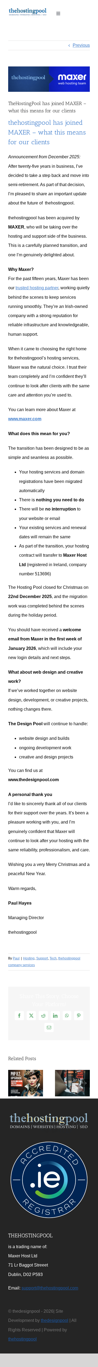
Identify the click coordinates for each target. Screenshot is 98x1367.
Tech (53, 958)
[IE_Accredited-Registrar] (49, 1141)
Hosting (29, 958)
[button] (12, 1083)
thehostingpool (22, 1339)
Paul (16, 958)
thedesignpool (54, 1320)
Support (42, 958)
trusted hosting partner (37, 288)
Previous (81, 45)
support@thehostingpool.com (50, 1288)
